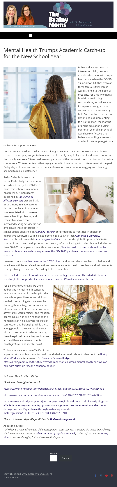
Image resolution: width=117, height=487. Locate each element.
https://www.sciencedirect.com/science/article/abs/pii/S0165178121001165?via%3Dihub (54, 395)
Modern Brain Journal (62, 419)
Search (53, 453)
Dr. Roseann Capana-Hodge (54, 358)
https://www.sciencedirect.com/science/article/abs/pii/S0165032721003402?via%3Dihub (54, 388)
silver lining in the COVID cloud (43, 261)
